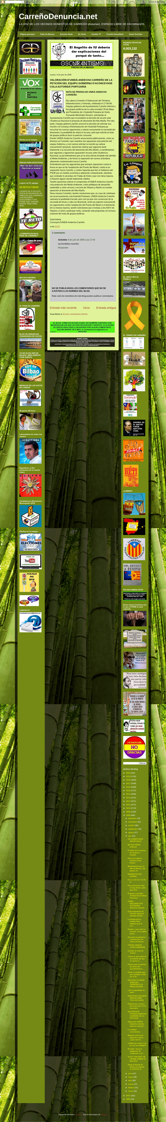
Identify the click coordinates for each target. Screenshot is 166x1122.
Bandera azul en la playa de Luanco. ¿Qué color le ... (136, 1037)
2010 (128, 808)
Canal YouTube (135, 34)
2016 (128, 787)
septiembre (132, 829)
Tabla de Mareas (47, 34)
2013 (128, 798)
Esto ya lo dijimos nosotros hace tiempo (135, 860)
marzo (130, 1084)
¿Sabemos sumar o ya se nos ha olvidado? (137, 1044)
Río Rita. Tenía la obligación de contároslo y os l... (136, 1051)
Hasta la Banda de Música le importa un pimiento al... (136, 1067)
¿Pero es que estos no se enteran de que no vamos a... (137, 958)
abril (130, 1080)
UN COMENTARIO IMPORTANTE (135, 840)
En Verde (82, 34)
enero (130, 1091)
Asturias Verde (66, 34)
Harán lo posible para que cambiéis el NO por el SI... (137, 974)
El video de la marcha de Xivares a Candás (137, 852)
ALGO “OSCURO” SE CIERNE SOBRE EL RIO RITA (137, 1059)
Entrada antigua (106, 307)
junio (130, 1073)
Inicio (86, 307)
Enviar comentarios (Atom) (75, 314)
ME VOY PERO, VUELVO (134, 846)
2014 (128, 794)
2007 (128, 1096)
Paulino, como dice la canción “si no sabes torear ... (137, 931)
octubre (131, 825)
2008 (128, 815)
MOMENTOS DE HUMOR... (134, 875)
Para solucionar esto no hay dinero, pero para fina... (137, 887)
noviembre (132, 822)
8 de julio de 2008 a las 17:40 (81, 240)
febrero (131, 1088)
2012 (128, 801)
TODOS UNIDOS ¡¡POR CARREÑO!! (136, 946)
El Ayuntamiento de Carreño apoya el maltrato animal (136, 913)
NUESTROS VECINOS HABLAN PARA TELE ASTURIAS (137, 998)
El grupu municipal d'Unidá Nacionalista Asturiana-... (137, 895)
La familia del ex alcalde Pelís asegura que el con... (135, 922)
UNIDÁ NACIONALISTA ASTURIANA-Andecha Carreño (136, 904)
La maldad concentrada (134, 1031)
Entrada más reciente (63, 307)
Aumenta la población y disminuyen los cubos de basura (137, 939)
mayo (130, 1077)
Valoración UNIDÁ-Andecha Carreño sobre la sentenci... (136, 1024)
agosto (131, 832)
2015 (128, 790)
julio (130, 836)
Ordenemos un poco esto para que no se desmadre (137, 1006)
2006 (128, 1099)
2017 (128, 783)
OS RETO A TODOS (29, 187)
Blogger (104, 1114)
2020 (128, 773)
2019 (128, 776)
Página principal (27, 34)
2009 (128, 812)
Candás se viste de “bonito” (135, 952)
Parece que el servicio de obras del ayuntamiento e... (137, 966)
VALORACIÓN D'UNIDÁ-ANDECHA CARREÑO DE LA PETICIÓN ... (137, 1015)
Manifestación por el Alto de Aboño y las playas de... (136, 868)
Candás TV (96, 34)
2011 (128, 805)
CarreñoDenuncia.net (58, 16)
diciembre (132, 818)
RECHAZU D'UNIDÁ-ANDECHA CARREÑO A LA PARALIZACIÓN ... (136, 983)
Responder (63, 248)
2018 (128, 780)
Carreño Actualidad (114, 34)
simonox (78, 1114)
